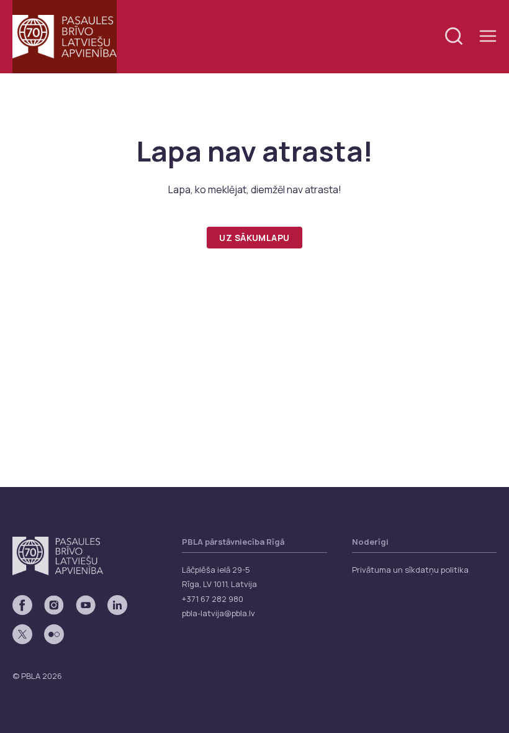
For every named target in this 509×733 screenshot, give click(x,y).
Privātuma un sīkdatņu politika (410, 569)
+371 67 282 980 (212, 598)
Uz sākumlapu (254, 238)
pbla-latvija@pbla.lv (218, 613)
